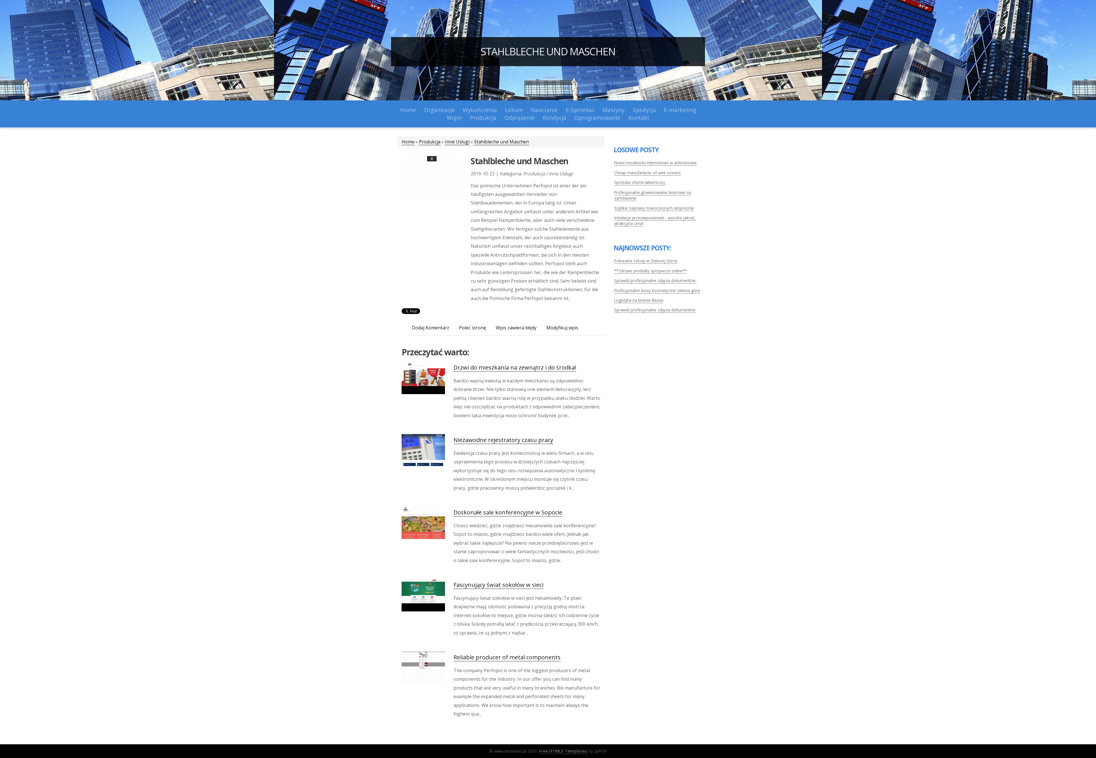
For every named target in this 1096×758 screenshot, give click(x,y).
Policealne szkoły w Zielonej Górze (646, 261)
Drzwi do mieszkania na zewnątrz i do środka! (515, 367)
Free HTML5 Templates (563, 751)
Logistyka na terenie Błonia (638, 300)
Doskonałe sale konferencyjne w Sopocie (508, 512)
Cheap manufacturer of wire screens (647, 172)
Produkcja (429, 142)
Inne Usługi (457, 142)
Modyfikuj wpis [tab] (562, 328)
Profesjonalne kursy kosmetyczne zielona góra (657, 290)
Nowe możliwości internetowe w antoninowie (655, 162)
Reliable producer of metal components (507, 657)
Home (408, 142)
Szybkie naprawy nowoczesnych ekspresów (654, 208)
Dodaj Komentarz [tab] (430, 328)
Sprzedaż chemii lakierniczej (639, 182)
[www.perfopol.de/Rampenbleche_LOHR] (432, 178)
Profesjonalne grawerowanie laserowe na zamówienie (652, 195)
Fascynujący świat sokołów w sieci (498, 585)
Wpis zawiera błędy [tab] (516, 328)
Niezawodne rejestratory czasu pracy (503, 440)
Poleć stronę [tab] (472, 328)
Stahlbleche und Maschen (548, 51)
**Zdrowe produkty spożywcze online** (650, 270)
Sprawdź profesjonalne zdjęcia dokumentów (655, 310)
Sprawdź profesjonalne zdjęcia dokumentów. (655, 280)
